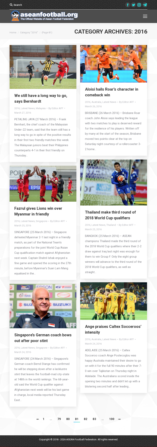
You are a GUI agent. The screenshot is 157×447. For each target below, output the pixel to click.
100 (111, 419)
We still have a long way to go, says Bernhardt (40, 98)
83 (94, 419)
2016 (17, 108)
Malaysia (41, 108)
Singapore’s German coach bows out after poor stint (43, 338)
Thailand (111, 225)
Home (13, 32)
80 (68, 419)
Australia (96, 102)
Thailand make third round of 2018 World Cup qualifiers (110, 215)
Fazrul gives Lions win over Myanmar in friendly (38, 211)
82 (85, 419)
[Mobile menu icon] (145, 16)
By (55, 108)
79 (59, 419)
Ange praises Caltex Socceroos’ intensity (113, 329)
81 (76, 419)
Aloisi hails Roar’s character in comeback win (111, 92)
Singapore (41, 221)
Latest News (28, 108)
